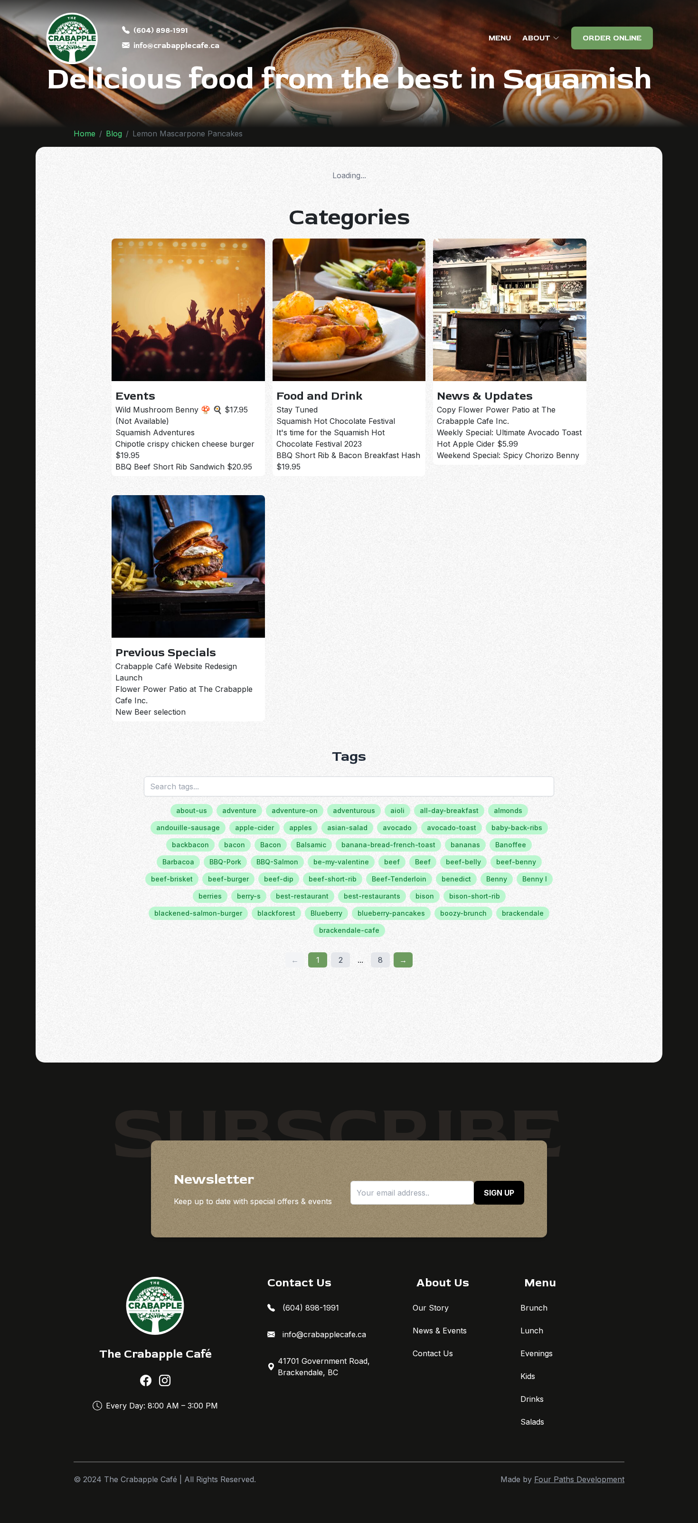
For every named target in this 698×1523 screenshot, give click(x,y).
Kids (527, 1376)
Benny (496, 879)
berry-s (249, 896)
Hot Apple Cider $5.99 (477, 444)
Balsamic (311, 845)
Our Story (431, 1307)
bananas (465, 845)
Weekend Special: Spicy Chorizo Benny (508, 455)
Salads (532, 1422)
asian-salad (347, 828)
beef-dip (278, 879)
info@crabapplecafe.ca (176, 45)
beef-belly (463, 862)
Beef (423, 862)
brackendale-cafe (349, 930)
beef (392, 862)
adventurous (354, 810)
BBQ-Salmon (277, 862)
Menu (500, 38)
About (536, 38)
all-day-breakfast (449, 810)
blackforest (276, 913)
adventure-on (295, 810)
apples (300, 828)
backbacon (190, 845)
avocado (397, 828)
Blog (114, 133)
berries (210, 896)
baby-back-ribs (516, 828)
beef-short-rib (333, 879)
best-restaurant (302, 896)
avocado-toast (451, 828)
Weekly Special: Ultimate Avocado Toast (509, 432)
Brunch (533, 1307)
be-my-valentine (341, 862)
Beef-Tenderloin (399, 879)
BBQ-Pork (225, 862)
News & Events (440, 1330)
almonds (508, 810)
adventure (239, 810)
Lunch (531, 1330)
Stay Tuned (297, 409)
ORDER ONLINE (612, 38)
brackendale (523, 913)
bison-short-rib (474, 896)
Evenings (536, 1353)
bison (424, 896)
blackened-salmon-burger (198, 913)
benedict (456, 879)
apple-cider (254, 828)
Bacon (270, 845)
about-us (191, 810)
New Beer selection (150, 712)
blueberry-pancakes (391, 913)
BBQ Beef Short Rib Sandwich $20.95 (183, 466)
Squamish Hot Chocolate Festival (335, 421)
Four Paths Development (579, 1479)
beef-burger (228, 879)
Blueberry (326, 913)
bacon (234, 845)
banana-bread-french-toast (388, 845)
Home (84, 133)
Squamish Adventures (155, 432)
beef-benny (516, 862)
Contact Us (433, 1353)
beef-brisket (172, 879)
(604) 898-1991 (160, 30)
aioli (397, 810)
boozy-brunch (463, 913)
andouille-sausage (188, 828)
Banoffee (510, 845)
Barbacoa (178, 862)
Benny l (534, 879)
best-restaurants (372, 896)
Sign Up (499, 1192)
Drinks (532, 1399)
